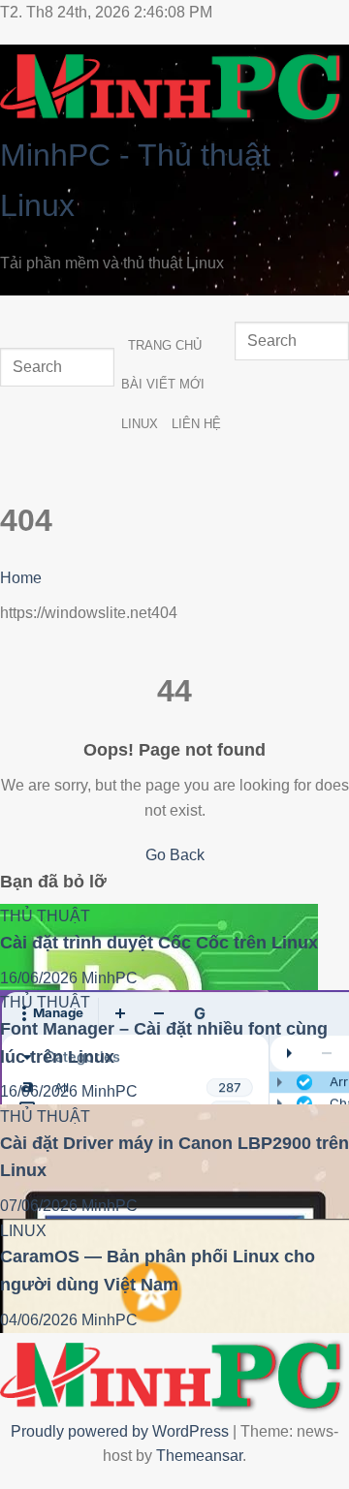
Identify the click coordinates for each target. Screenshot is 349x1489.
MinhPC (109, 978)
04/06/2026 (40, 1320)
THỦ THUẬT (45, 916)
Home (21, 578)
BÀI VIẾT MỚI (163, 384)
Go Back (175, 855)
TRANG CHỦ (165, 345)
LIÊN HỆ (196, 424)
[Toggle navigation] (19, 314)
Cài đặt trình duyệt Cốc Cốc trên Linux (159, 942)
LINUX (139, 424)
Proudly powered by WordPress (122, 1431)
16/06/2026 (40, 978)
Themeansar (199, 1455)
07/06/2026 (40, 1205)
